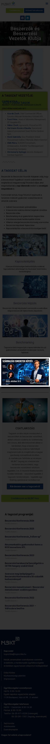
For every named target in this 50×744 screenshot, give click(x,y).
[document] (25, 372)
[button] (47, 361)
